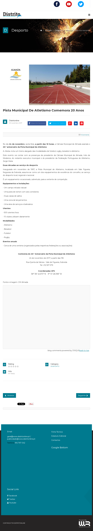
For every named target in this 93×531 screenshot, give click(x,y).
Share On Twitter (59, 123)
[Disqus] (46, 316)
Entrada (48, 30)
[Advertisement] (71, 467)
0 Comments (85, 135)
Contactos (55, 440)
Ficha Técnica (57, 432)
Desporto (59, 30)
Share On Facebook (38, 123)
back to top (84, 350)
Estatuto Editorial (58, 436)
